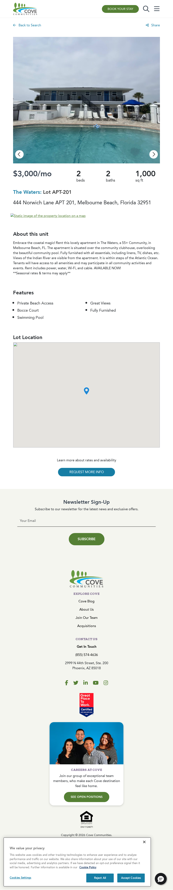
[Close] (144, 842)
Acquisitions (86, 626)
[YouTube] (96, 683)
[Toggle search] (146, 9)
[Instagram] (106, 683)
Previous (19, 154)
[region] (77, 862)
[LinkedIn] (85, 683)
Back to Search (29, 25)
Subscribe (87, 539)
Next (153, 154)
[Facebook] (66, 683)
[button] (87, 391)
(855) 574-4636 (86, 655)
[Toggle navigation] (157, 9)
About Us (86, 609)
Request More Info (86, 472)
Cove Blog (86, 601)
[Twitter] (75, 683)
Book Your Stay (120, 9)
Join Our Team (87, 617)
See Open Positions (87, 797)
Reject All (100, 878)
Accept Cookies (131, 878)
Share (155, 25)
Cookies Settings (20, 877)
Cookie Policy (87, 867)
